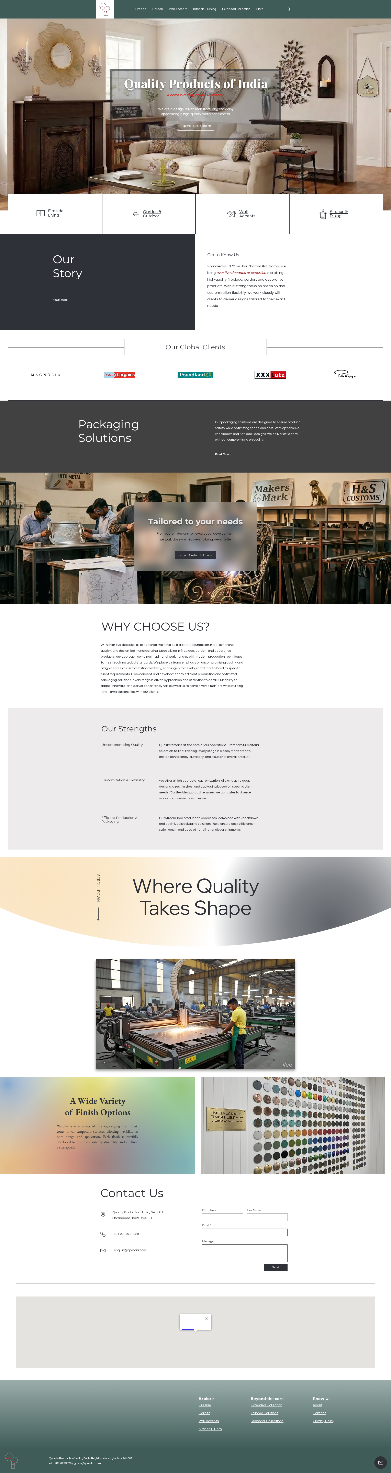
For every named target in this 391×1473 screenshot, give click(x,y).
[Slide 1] (288, 1168)
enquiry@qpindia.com (130, 1250)
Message (208, 1241)
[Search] (288, 9)
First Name (209, 1210)
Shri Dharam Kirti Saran (260, 266)
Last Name (254, 1210)
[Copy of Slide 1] (298, 1168)
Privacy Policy (323, 1421)
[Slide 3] (294, 1168)
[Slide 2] (291, 1168)
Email (205, 1225)
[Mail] (380, 1462)
